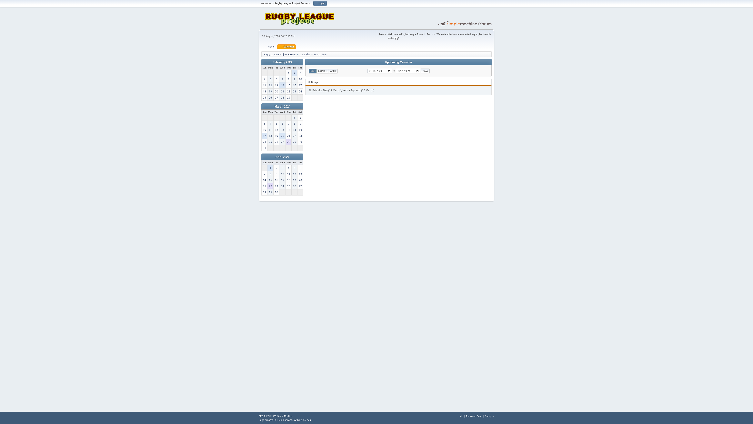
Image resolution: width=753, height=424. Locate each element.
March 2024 (282, 106)
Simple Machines (285, 416)
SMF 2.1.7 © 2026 (267, 416)
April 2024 (282, 157)
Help (461, 416)
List (312, 70)
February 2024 (282, 62)
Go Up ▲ (489, 416)
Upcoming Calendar (398, 62)
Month (322, 70)
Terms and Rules (474, 416)
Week (333, 70)
